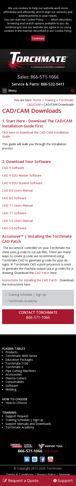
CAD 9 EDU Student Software (22, 183)
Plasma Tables (13, 348)
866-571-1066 (38, 317)
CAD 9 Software (13, 168)
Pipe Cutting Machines (20, 370)
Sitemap (64, 474)
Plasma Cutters (15, 378)
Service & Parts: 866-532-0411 (38, 84)
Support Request (16, 416)
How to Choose (14, 399)
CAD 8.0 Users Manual (17, 190)
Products (11, 352)
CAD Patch (42, 273)
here (47, 19)
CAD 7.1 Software (14, 213)
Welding (10, 389)
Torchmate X (14, 367)
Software (11, 385)
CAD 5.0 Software (14, 228)
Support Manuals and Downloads (28, 423)
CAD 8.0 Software (14, 198)
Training (50, 100)
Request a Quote (22, 480)
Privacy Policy (46, 474)
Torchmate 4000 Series (21, 355)
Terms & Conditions (20, 474)
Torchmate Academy (19, 427)
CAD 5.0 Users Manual (17, 221)
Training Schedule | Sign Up (24, 419)
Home (37, 100)
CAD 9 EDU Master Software (22, 175)
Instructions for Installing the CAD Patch (29, 280)
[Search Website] (72, 90)
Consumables (14, 381)
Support (65, 480)
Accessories (13, 374)
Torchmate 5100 (16, 363)
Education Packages (19, 359)
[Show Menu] (5, 90)
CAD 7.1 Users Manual (17, 205)
